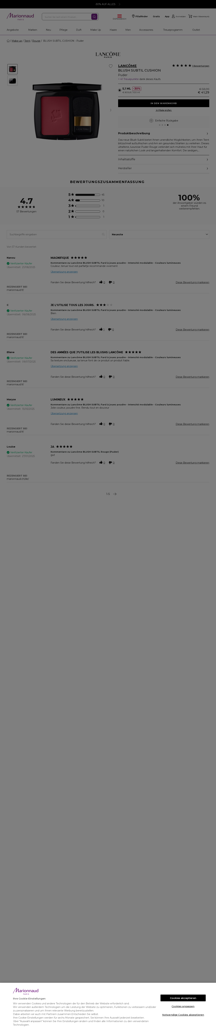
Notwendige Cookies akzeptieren (183, 1014)
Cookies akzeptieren (183, 998)
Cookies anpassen (183, 1006)
